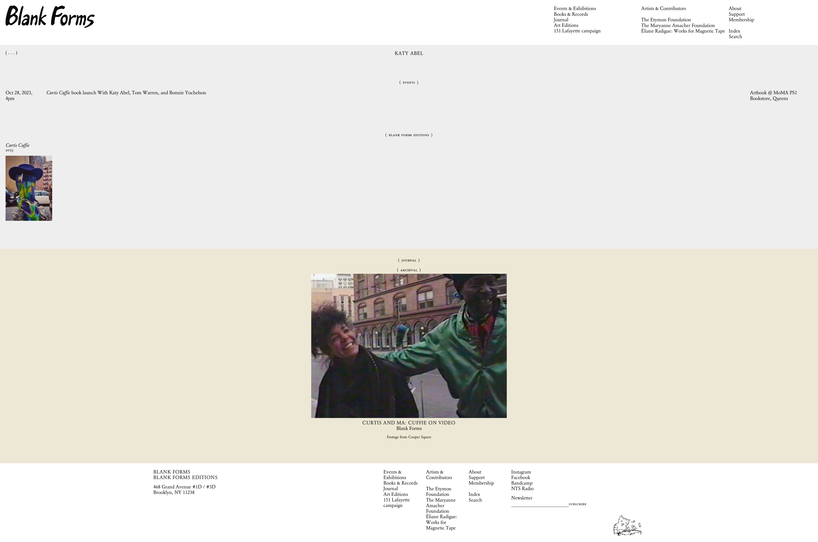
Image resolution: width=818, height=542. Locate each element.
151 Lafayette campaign (577, 30)
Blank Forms (50, 17)
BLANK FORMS (172, 472)
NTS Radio (522, 488)
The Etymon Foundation (666, 19)
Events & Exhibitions (575, 8)
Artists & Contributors (663, 8)
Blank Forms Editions (409, 134)
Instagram (521, 472)
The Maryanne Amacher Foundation (678, 25)
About (735, 8)
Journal (561, 19)
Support (737, 14)
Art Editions (566, 25)
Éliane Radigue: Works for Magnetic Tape (683, 31)
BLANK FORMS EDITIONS (185, 477)
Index (734, 31)
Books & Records (571, 14)
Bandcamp (522, 483)
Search (735, 36)
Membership (741, 19)
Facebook (520, 477)
